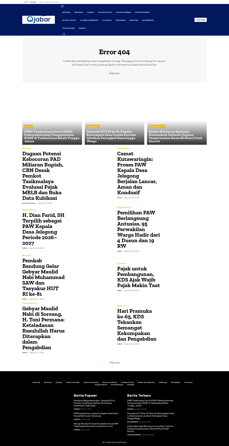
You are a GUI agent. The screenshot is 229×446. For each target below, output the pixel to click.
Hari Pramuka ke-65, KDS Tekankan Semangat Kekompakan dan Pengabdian (137, 324)
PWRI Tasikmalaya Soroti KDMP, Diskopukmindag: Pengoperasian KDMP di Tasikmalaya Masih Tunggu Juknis (150, 403)
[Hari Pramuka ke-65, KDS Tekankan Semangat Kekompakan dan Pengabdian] (184, 324)
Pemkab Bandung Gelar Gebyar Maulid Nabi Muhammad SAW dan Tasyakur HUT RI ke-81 (43, 277)
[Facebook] (195, 2)
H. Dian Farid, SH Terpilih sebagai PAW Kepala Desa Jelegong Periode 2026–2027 (43, 229)
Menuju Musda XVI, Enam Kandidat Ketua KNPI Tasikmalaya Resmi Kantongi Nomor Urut (96, 425)
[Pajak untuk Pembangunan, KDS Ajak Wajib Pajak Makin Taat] (184, 276)
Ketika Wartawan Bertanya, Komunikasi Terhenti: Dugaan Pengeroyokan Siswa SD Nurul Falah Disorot (150, 429)
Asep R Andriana (29, 203)
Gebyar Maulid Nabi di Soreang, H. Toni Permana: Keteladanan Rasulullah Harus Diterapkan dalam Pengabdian (43, 328)
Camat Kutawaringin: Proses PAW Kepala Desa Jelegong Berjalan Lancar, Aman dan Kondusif (137, 173)
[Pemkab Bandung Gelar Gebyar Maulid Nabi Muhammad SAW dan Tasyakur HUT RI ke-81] (89, 276)
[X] (202, 2)
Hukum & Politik (30, 303)
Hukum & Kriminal (157, 126)
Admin (119, 198)
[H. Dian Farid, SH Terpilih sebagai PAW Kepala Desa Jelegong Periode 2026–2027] (89, 228)
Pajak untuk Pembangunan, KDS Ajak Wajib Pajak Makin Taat (138, 277)
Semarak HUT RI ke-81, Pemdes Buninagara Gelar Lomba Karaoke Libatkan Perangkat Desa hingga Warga (150, 416)
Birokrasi (26, 148)
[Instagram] (198, 2)
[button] (64, 34)
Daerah (28, 126)
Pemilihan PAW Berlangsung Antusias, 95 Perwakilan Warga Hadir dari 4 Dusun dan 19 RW (138, 229)
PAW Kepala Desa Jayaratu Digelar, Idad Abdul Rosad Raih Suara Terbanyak (96, 414)
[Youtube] (205, 2)
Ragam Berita (93, 126)
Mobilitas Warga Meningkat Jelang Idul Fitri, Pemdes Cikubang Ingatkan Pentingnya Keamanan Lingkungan (94, 403)
